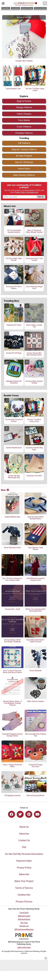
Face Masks (24, 120)
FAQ (24, 847)
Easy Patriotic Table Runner (35, 548)
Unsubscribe (24, 894)
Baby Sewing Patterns (24, 175)
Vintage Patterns (24, 107)
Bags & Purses (24, 101)
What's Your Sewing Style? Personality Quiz (36, 610)
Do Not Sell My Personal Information (24, 854)
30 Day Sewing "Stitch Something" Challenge (12, 641)
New (3, 490)
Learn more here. (24, 947)
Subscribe (24, 874)
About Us (24, 826)
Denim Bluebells (35, 671)
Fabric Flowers (24, 114)
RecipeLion (24, 926)
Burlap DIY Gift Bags (14, 353)
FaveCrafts (24, 913)
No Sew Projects (24, 155)
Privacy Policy (20, 192)
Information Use (32, 192)
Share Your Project (24, 881)
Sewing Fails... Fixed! (12, 609)
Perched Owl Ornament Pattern (14, 420)
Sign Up (40, 197)
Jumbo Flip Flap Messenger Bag (14, 477)
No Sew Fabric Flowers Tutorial (34, 382)
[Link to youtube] (37, 814)
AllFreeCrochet (24, 916)
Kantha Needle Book (14, 448)
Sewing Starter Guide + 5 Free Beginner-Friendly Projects (12, 703)
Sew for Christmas (24, 162)
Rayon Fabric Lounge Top (34, 326)
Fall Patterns (24, 143)
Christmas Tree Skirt (34, 476)
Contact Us (24, 840)
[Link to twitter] (20, 814)
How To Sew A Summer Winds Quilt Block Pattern (12, 671)
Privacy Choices (24, 901)
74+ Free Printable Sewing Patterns (14, 231)
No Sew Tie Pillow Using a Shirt (35, 90)
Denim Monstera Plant (12, 548)
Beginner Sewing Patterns (24, 149)
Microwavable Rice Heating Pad (35, 735)
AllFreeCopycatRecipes (24, 929)
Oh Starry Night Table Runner (14, 259)
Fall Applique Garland (12, 796)
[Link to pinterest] (28, 814)
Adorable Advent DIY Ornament (14, 382)
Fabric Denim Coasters (35, 701)
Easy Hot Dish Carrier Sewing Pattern (35, 518)
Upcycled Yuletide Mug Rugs (34, 449)
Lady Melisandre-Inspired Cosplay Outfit (35, 579)
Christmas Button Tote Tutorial (34, 259)
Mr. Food (24, 923)
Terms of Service (24, 888)
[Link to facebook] (11, 814)
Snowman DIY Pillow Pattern (14, 287)
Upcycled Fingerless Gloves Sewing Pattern (12, 735)
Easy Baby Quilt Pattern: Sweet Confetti (36, 641)
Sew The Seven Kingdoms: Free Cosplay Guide (12, 579)
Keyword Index (24, 860)
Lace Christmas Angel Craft (34, 287)
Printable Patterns (24, 133)
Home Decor (24, 168)
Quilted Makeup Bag (12, 517)
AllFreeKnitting (24, 919)
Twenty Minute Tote (13, 89)
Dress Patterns (24, 126)
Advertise (24, 833)
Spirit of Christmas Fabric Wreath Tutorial (34, 231)
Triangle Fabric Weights (24, 61)
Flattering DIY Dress (14, 325)
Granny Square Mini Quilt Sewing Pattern (34, 354)
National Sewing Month (35, 796)
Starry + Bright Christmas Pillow (12, 766)
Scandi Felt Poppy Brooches (35, 766)
